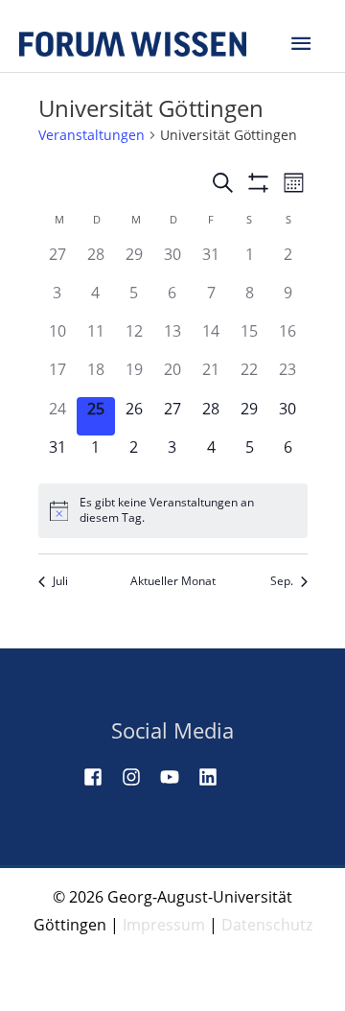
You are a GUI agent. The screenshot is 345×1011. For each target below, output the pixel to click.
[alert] (173, 510)
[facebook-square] (100, 777)
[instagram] (139, 777)
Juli (60, 581)
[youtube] (177, 777)
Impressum (164, 924)
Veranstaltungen (91, 135)
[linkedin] (215, 777)
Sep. (281, 581)
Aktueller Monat (173, 581)
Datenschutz (266, 924)
